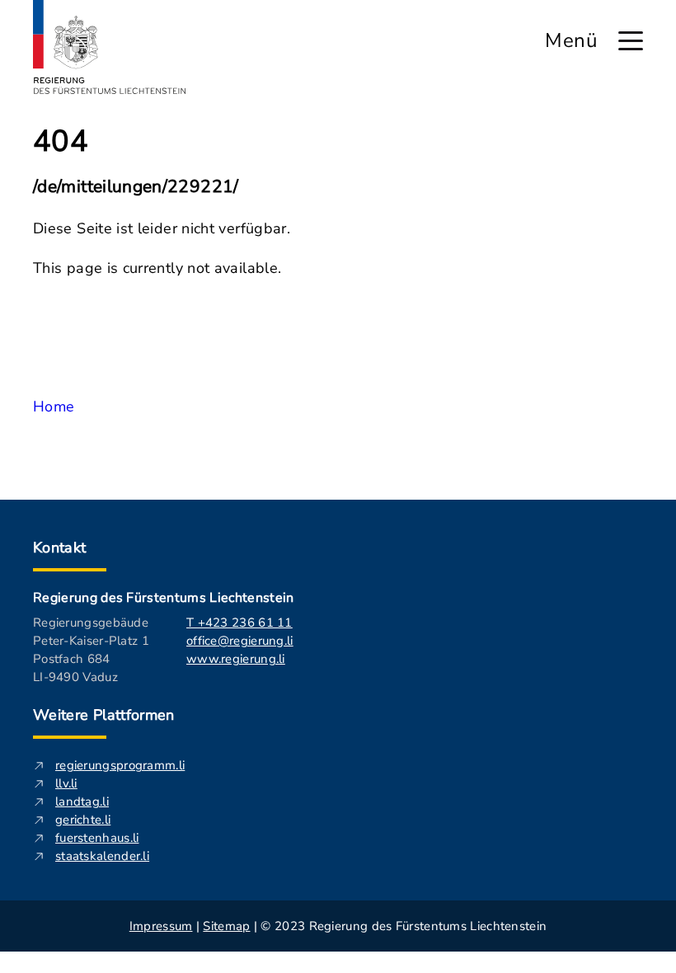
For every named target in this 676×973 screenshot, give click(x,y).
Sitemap (226, 926)
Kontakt (60, 547)
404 (60, 141)
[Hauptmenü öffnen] (630, 41)
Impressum (161, 926)
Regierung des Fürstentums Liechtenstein (163, 598)
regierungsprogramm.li (120, 765)
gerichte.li (82, 819)
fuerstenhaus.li (97, 838)
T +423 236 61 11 (239, 622)
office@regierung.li (239, 640)
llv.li (66, 783)
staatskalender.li (102, 856)
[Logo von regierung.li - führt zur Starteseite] (109, 47)
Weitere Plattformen (104, 715)
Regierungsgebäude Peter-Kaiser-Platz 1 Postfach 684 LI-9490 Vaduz (91, 649)
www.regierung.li (235, 659)
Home (53, 406)
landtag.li (82, 801)
